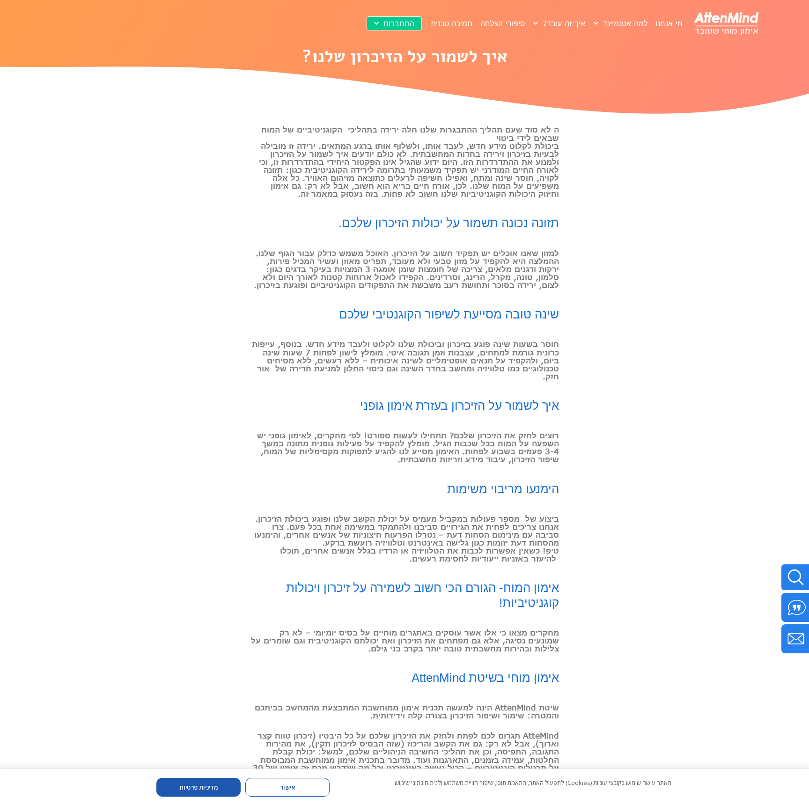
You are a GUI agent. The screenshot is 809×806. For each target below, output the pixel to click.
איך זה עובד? (564, 23)
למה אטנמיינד (625, 23)
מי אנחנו (669, 23)
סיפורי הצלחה (502, 23)
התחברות (398, 23)
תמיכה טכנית (451, 23)
